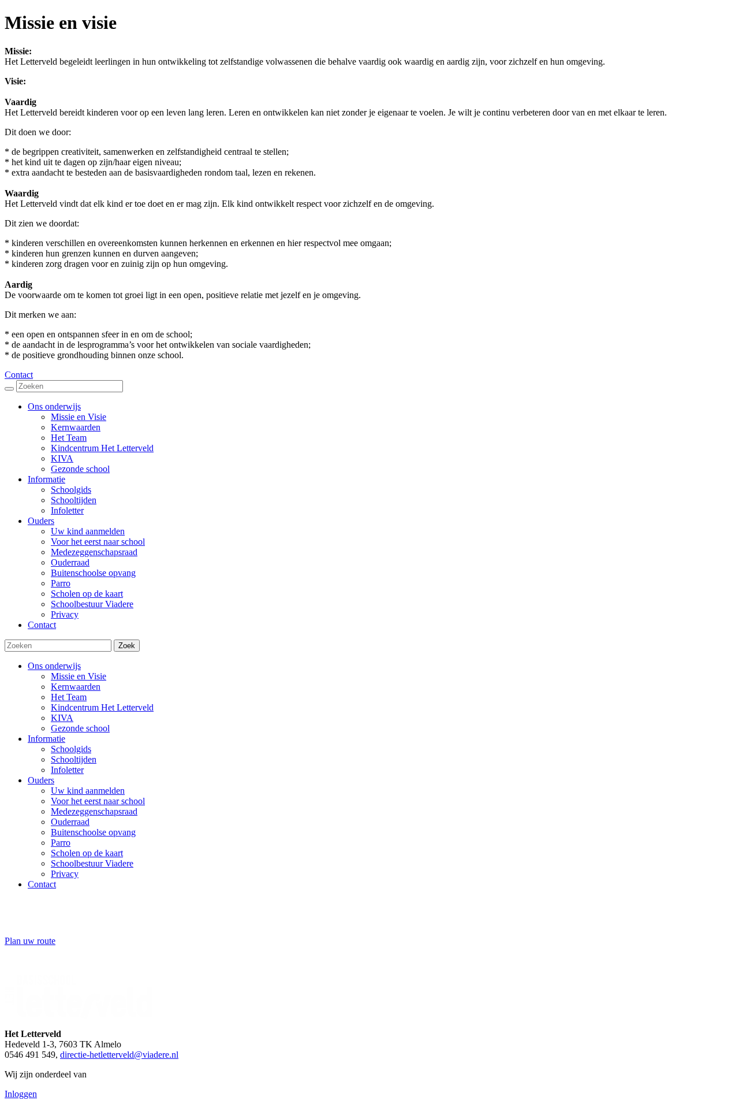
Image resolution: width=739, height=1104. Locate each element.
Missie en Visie (78, 676)
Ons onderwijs (54, 666)
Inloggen (21, 1094)
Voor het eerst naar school (98, 801)
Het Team (69, 697)
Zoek (126, 645)
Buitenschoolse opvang (93, 832)
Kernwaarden (75, 687)
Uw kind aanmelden (88, 791)
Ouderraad (70, 822)
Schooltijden (73, 759)
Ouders (41, 780)
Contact (19, 375)
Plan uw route (30, 941)
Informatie (46, 739)
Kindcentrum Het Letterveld (102, 707)
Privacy (65, 874)
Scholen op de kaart (87, 853)
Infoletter (67, 770)
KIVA (62, 718)
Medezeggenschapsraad (94, 811)
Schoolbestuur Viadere (92, 863)
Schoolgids (71, 749)
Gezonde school (80, 728)
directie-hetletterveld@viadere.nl (119, 1055)
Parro (60, 842)
